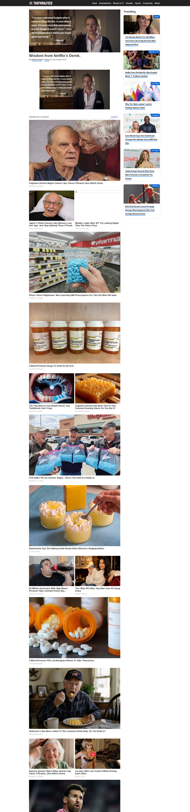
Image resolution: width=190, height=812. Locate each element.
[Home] (43, 3)
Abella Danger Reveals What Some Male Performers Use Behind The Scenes (139, 174)
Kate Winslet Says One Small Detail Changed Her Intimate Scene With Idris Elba (141, 139)
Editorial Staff (37, 60)
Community (148, 3)
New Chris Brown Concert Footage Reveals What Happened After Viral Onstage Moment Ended (139, 210)
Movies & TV (118, 3)
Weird (157, 3)
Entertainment (105, 3)
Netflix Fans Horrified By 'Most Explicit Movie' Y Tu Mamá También (141, 74)
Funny (46, 60)
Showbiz (129, 3)
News (94, 3)
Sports (138, 3)
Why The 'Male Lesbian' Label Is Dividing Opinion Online (138, 106)
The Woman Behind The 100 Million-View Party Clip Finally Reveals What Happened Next (140, 40)
